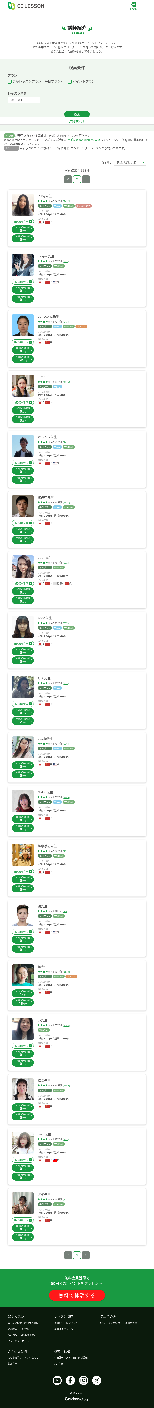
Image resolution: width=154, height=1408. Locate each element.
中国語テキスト (62, 1357)
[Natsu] (23, 801)
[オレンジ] (23, 446)
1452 (66, 201)
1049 (66, 797)
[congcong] (23, 325)
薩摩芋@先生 (47, 845)
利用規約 (24, 1329)
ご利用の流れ (130, 1323)
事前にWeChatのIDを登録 (84, 140)
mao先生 (44, 1134)
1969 (66, 1085)
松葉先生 (44, 1080)
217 (66, 683)
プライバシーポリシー (20, 1341)
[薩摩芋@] (23, 855)
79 (65, 851)
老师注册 (12, 1363)
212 (66, 562)
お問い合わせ (31, 1357)
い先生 (42, 1020)
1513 (66, 971)
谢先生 (42, 906)
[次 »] (86, 179)
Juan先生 (45, 557)
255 (66, 261)
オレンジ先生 (47, 436)
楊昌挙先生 (46, 497)
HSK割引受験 (80, 1357)
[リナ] (23, 687)
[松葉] (23, 1089)
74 (65, 442)
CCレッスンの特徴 (110, 1323)
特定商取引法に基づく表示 (22, 1335)
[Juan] (23, 566)
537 (66, 623)
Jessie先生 (45, 738)
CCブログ (59, 1363)
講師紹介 (59, 1323)
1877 (66, 502)
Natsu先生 (45, 792)
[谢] (23, 915)
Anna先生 (45, 617)
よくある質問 (15, 1357)
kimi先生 (44, 376)
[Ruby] (23, 205)
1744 (66, 1025)
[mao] (23, 1143)
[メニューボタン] (144, 6)
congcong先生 (48, 316)
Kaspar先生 (46, 256)
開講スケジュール (63, 1329)
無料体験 (77, 1295)
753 (66, 1139)
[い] (23, 1029)
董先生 (42, 966)
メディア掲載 (15, 1323)
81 (65, 1199)
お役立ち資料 (31, 1323)
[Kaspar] (23, 265)
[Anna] (23, 627)
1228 (65, 911)
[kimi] (23, 386)
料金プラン (72, 1323)
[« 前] (68, 179)
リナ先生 (44, 678)
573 (66, 321)
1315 (66, 381)
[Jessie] (23, 747)
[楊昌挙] (23, 506)
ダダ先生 (44, 1194)
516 (66, 743)
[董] (23, 975)
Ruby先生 (45, 195)
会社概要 (12, 1329)
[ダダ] (23, 1203)
